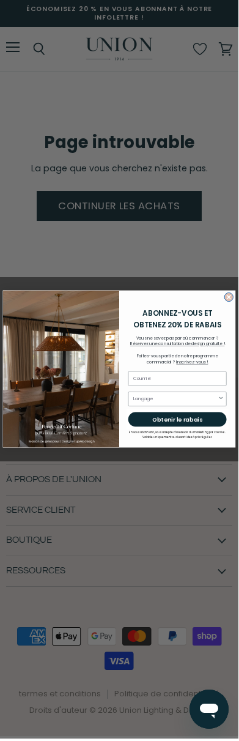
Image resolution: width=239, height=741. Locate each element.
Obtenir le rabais (177, 419)
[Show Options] (221, 399)
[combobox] (175, 399)
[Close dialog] (228, 297)
